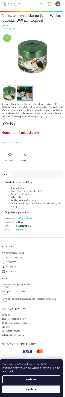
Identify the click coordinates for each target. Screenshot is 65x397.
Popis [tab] (7, 174)
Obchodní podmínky (11, 330)
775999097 (11, 262)
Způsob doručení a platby (14, 318)
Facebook (11, 266)
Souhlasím (31, 389)
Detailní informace (10, 142)
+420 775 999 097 (14, 257)
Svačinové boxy (24, 218)
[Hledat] (41, 4)
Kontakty (6, 315)
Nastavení (31, 379)
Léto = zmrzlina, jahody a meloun (17, 284)
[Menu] (58, 4)
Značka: (9, 28)
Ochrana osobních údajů (13, 335)
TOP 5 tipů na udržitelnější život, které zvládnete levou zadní (29, 299)
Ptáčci (19, 229)
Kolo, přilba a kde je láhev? (14, 291)
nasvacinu (11, 271)
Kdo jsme (6, 327)
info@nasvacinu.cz (15, 253)
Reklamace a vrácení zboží (14, 323)
